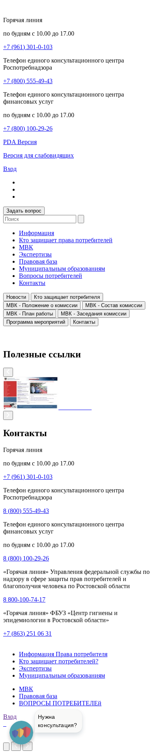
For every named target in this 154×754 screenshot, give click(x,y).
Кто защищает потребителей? (58, 661)
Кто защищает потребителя (67, 297)
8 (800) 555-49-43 (26, 510)
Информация (36, 233)
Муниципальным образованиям (62, 268)
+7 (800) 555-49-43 (28, 81)
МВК (26, 247)
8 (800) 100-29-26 (26, 558)
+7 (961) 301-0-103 (28, 47)
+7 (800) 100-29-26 (28, 128)
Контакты (32, 282)
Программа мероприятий (35, 322)
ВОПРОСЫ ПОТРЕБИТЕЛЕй (60, 703)
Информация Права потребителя (63, 654)
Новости (16, 297)
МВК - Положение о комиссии (41, 305)
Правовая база (38, 261)
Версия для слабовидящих (38, 155)
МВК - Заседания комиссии (93, 314)
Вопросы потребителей (50, 275)
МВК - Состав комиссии (113, 305)
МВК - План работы (29, 314)
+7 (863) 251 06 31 (27, 633)
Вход (10, 168)
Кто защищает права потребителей (66, 240)
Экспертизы (35, 254)
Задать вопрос (23, 211)
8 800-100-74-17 (24, 599)
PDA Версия (20, 142)
